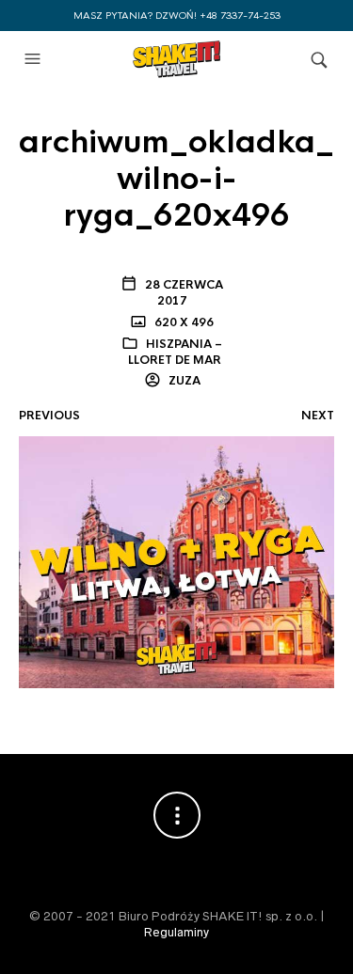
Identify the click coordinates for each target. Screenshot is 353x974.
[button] (35, 59)
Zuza (183, 380)
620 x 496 (183, 322)
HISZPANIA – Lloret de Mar (175, 352)
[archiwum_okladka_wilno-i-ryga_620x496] (176, 561)
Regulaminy (176, 932)
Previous (49, 415)
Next (317, 415)
